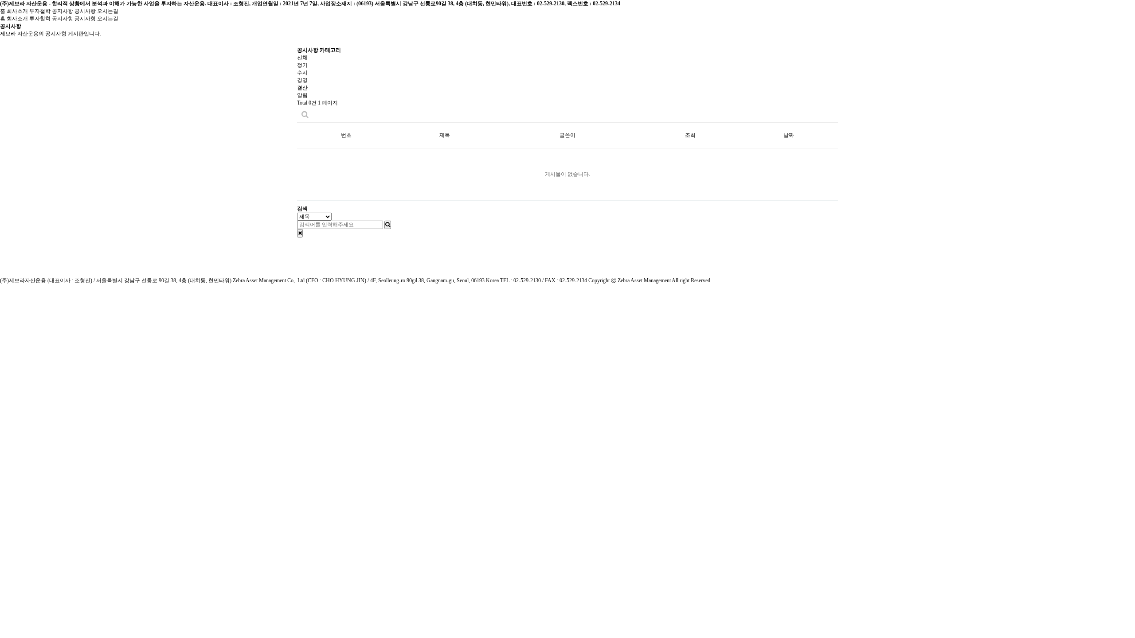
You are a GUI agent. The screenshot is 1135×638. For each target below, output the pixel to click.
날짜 (788, 135)
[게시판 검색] (305, 114)
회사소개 (17, 11)
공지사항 (62, 11)
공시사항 (85, 11)
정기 (302, 65)
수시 (302, 73)
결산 (302, 88)
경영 (302, 80)
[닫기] (300, 233)
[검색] (387, 225)
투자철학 (40, 11)
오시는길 (107, 11)
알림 (302, 95)
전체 (302, 57)
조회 (690, 135)
